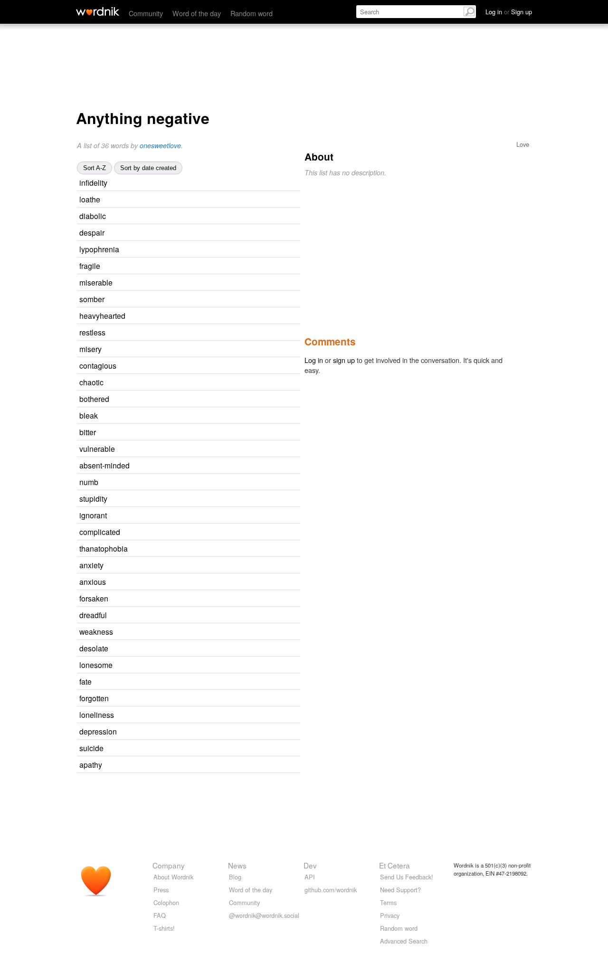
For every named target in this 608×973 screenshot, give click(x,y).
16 (224, 399)
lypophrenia (99, 249)
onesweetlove (160, 145)
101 (225, 648)
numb (88, 482)
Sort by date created (148, 168)
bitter (87, 432)
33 (223, 598)
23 (235, 532)
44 (221, 332)
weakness (96, 631)
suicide (91, 748)
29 (222, 183)
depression (98, 731)
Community (146, 13)
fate (85, 681)
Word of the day (196, 13)
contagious (97, 365)
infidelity (93, 182)
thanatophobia (103, 548)
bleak (88, 415)
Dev (310, 865)
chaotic (91, 382)
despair (91, 232)
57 (219, 565)
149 (219, 765)
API (309, 876)
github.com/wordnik (330, 889)
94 (215, 266)
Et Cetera (394, 865)
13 (234, 249)
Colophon (166, 902)
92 (211, 432)
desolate (93, 648)
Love (522, 144)
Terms (388, 902)
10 (241, 316)
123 (222, 299)
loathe (89, 199)
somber (91, 299)
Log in (313, 360)
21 (228, 632)
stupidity (93, 498)
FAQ (159, 915)
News (237, 865)
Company (168, 865)
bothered (94, 398)
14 (222, 499)
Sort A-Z (94, 168)
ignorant (93, 515)
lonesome (96, 664)
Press (161, 889)
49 (217, 349)
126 (232, 449)
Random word (251, 13)
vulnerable (97, 448)
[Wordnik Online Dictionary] (97, 11)
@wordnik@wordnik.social (264, 915)
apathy (90, 764)
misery (90, 348)
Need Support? (400, 889)
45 (222, 515)
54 (219, 382)
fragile (89, 265)
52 (221, 582)
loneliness (96, 714)
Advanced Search (404, 940)
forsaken (93, 598)
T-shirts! (164, 928)
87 (215, 199)
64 (207, 682)
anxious (92, 581)
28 (231, 366)
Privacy (389, 915)
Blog (235, 876)
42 (228, 282)
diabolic (92, 215)
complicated (99, 531)
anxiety (91, 565)
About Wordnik (173, 876)
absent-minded (104, 465)
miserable (96, 282)
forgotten (94, 698)
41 (222, 615)
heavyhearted (102, 315)
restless (92, 332)
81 (220, 233)
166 (215, 415)
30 (228, 665)
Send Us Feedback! (406, 876)
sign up (344, 360)
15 (245, 465)
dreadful (93, 615)
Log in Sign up (508, 11)
